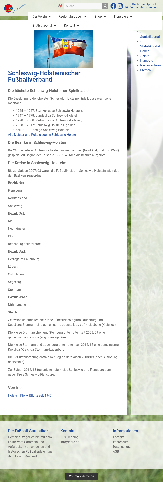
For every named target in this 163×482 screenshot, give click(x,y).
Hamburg (146, 60)
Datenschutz (122, 447)
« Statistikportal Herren (150, 46)
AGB (116, 451)
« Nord (144, 56)
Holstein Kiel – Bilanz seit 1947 (30, 395)
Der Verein (39, 16)
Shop (98, 16)
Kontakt (69, 25)
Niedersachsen (150, 65)
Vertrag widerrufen (81, 476)
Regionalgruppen (70, 16)
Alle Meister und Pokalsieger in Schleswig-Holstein (43, 135)
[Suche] (105, 6)
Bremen (145, 70)
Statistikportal (42, 25)
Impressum (121, 442)
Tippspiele (121, 16)
